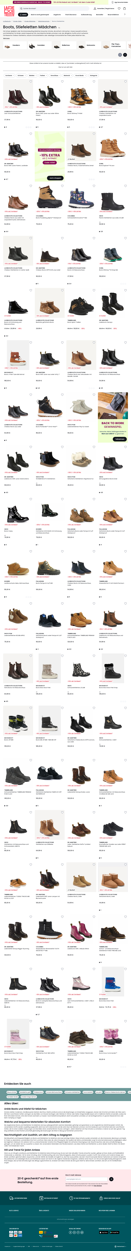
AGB (29, 1246)
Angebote (57, 15)
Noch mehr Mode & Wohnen (107, 1210)
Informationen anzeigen (65, 1219)
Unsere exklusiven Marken (77, 1210)
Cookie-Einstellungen (47, 1246)
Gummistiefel (88, 1092)
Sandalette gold (25, 1092)
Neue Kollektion (113, 15)
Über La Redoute (44, 1210)
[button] (124, 8)
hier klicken (98, 1186)
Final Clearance (70, 15)
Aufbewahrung (86, 15)
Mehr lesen (6, 38)
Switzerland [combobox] (120, 1246)
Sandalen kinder (12, 1097)
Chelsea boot (38, 1092)
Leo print (99, 1092)
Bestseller (99, 15)
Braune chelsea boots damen (115, 1092)
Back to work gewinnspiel (40, 15)
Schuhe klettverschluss (54, 1092)
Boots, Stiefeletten (58, 21)
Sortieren (8, 75)
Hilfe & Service (14, 1210)
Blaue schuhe (11, 1092)
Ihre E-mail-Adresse (73, 1175)
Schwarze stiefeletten (72, 1092)
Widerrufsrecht (59, 1246)
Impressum (7, 1246)
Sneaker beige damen (28, 1097)
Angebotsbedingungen (19, 1246)
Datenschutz (36, 1246)
